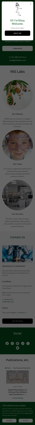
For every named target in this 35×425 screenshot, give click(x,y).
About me (17, 33)
